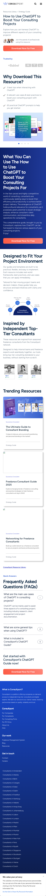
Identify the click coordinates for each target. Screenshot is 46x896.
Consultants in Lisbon (10, 815)
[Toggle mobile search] (35, 3)
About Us (5, 725)
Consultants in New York (11, 838)
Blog (3, 743)
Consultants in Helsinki (11, 803)
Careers (5, 761)
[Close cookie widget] (43, 876)
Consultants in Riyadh (10, 846)
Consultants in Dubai (10, 787)
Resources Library (10, 12)
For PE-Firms (6, 722)
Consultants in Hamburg (11, 799)
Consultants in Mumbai (11, 831)
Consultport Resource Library (14, 567)
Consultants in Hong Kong (12, 807)
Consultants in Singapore (12, 850)
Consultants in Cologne (11, 783)
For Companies (7, 713)
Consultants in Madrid (10, 823)
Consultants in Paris (10, 842)
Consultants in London (11, 819)
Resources (6, 746)
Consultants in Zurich (10, 866)
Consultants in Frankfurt (11, 795)
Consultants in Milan (10, 827)
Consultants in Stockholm (12, 854)
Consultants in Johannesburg (13, 811)
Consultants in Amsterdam (12, 771)
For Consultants (8, 716)
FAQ (3, 728)
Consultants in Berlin (10, 779)
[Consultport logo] (13, 3)
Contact (5, 758)
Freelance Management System (13, 740)
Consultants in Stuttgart (11, 858)
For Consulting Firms (9, 719)
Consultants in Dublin (10, 791)
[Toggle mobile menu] (41, 3)
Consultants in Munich (11, 834)
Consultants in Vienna (10, 862)
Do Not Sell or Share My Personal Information (18, 892)
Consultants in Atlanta (11, 775)
